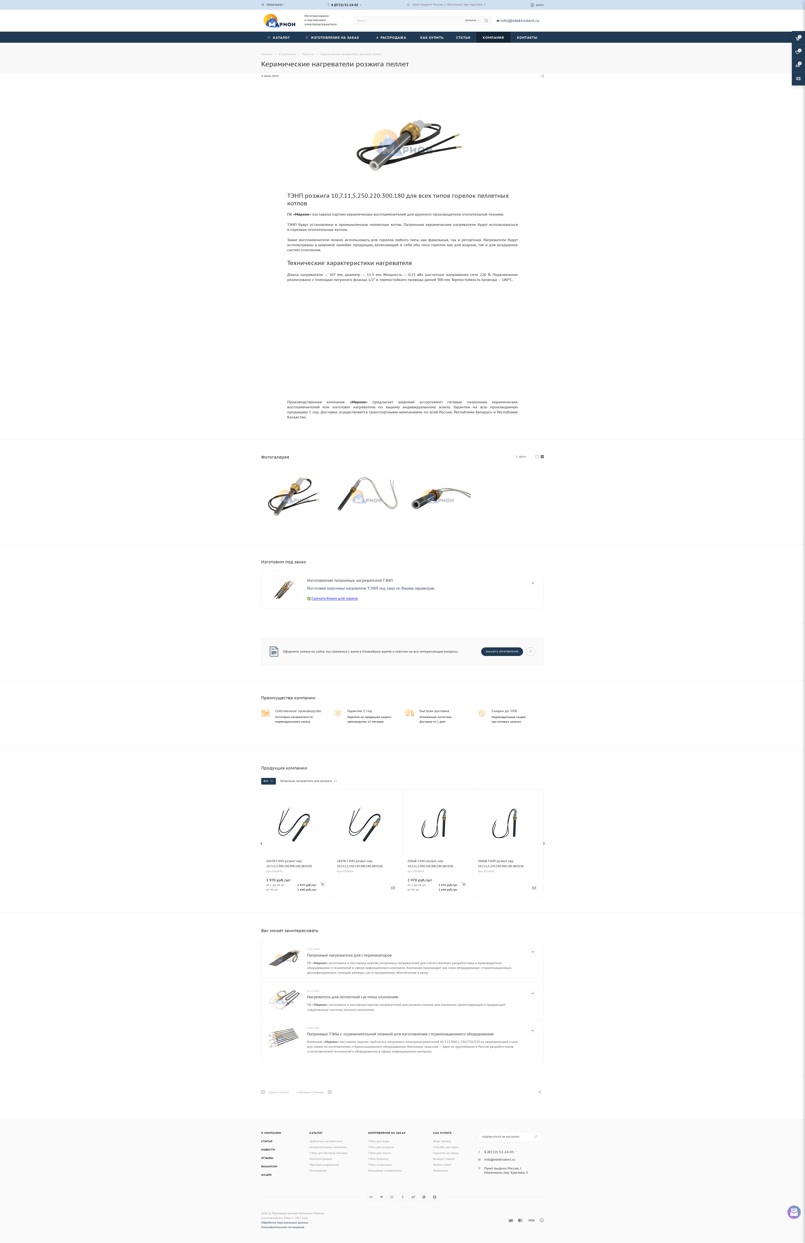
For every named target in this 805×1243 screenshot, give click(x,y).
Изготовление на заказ (386, 1133)
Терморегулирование (324, 1165)
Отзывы (267, 1158)
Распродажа (317, 1170)
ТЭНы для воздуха (381, 1147)
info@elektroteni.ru (519, 20)
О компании (271, 1133)
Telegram (381, 1197)
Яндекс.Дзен (434, 1197)
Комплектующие (320, 1159)
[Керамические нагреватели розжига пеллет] (402, 143)
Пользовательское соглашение (282, 1227)
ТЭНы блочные (378, 1159)
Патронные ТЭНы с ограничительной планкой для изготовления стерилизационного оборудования (400, 1034)
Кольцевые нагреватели (385, 1170)
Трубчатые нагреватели (325, 1141)
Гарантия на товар (445, 1153)
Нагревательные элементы (328, 1147)
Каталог (316, 1133)
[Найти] (486, 20)
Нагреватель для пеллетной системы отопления (352, 997)
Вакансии (269, 1166)
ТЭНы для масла (379, 1153)
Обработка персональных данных (284, 1222)
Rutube (413, 1197)
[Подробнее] (532, 583)
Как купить (442, 1133)
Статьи (266, 1141)
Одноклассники (402, 1197)
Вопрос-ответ (442, 1165)
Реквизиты (440, 1170)
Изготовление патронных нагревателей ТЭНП (350, 580)
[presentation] (261, 843)
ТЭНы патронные (380, 1165)
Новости (268, 1149)
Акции (266, 1175)
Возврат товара (444, 1159)
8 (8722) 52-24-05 (344, 5)
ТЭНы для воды (379, 1141)
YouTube (391, 1197)
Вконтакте (370, 1197)
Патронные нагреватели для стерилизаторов (349, 955)
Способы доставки (445, 1147)
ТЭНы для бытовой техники (328, 1153)
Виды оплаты (442, 1141)
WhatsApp (423, 1197)
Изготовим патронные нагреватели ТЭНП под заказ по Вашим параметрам (370, 588)
